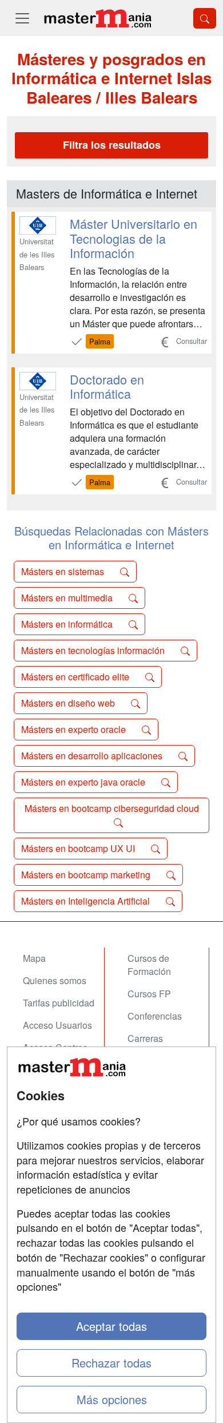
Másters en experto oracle (74, 729)
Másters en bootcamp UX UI (79, 848)
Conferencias (155, 1015)
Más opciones (112, 1399)
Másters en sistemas (63, 571)
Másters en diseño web (69, 702)
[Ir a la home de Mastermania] (97, 18)
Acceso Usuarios (57, 1025)
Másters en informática (68, 624)
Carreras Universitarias (156, 1045)
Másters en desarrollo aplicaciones (93, 755)
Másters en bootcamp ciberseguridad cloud (112, 808)
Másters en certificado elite (76, 676)
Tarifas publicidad (58, 1002)
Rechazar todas (111, 1362)
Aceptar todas (111, 1326)
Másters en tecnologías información (94, 650)
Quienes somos (54, 980)
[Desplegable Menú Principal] (22, 18)
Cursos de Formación (149, 965)
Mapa (34, 958)
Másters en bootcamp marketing (87, 874)
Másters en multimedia (68, 597)
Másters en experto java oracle (84, 781)
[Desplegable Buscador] (204, 18)
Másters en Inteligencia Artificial (86, 900)
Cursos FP (149, 993)
